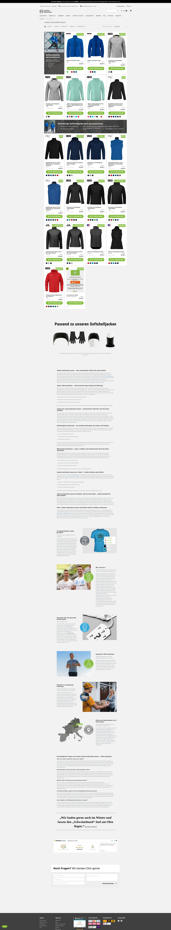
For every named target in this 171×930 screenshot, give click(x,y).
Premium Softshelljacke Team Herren (94, 208)
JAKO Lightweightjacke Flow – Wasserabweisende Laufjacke (96, 105)
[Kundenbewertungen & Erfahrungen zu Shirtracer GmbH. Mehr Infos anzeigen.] (80, 927)
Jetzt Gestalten (75, 68)
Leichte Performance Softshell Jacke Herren (54, 252)
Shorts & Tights (78, 15)
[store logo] (46, 11)
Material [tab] (64, 26)
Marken (98, 15)
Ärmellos (52, 15)
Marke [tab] (72, 26)
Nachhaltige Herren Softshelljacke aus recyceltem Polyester (53, 164)
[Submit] (117, 11)
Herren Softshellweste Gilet (95, 251)
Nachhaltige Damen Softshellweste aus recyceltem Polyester (115, 164)
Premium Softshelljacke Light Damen (52, 104)
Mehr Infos (113, 840)
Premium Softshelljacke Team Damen (73, 208)
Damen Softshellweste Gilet (116, 251)
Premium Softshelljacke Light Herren (115, 61)
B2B (104, 15)
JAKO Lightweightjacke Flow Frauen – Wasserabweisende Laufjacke (75, 105)
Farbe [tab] (56, 26)
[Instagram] (121, 921)
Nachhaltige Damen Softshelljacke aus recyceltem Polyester (115, 105)
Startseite (42, 18)
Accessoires (90, 15)
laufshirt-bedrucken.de (108, 376)
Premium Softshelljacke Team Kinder (115, 208)
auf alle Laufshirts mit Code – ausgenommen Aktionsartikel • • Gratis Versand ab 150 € (85, 1)
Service (129, 6)
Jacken (68, 15)
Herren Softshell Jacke (73, 60)
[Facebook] (119, 921)
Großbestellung (121, 6)
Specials (111, 15)
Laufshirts (43, 15)
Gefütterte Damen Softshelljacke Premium (75, 163)
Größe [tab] (49, 26)
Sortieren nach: (108, 26)
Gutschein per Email (72, 295)
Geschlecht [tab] (80, 26)
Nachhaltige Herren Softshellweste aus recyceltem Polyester (53, 208)
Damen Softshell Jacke (94, 60)
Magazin (118, 15)
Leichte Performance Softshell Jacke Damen (75, 252)
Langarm (60, 15)
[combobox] (111, 11)
